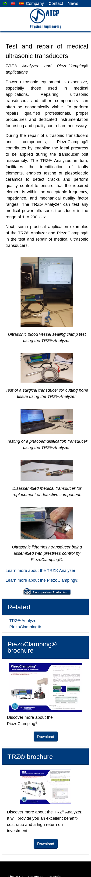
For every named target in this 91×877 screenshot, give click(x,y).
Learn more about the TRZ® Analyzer (38, 570)
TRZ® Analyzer (21, 620)
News (73, 3)
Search (52, 858)
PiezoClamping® (23, 627)
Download (45, 724)
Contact (57, 3)
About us (15, 858)
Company (36, 3)
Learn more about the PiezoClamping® (39, 580)
